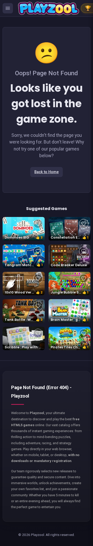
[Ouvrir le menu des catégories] (8, 8)
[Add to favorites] (38, 223)
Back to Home (46, 172)
